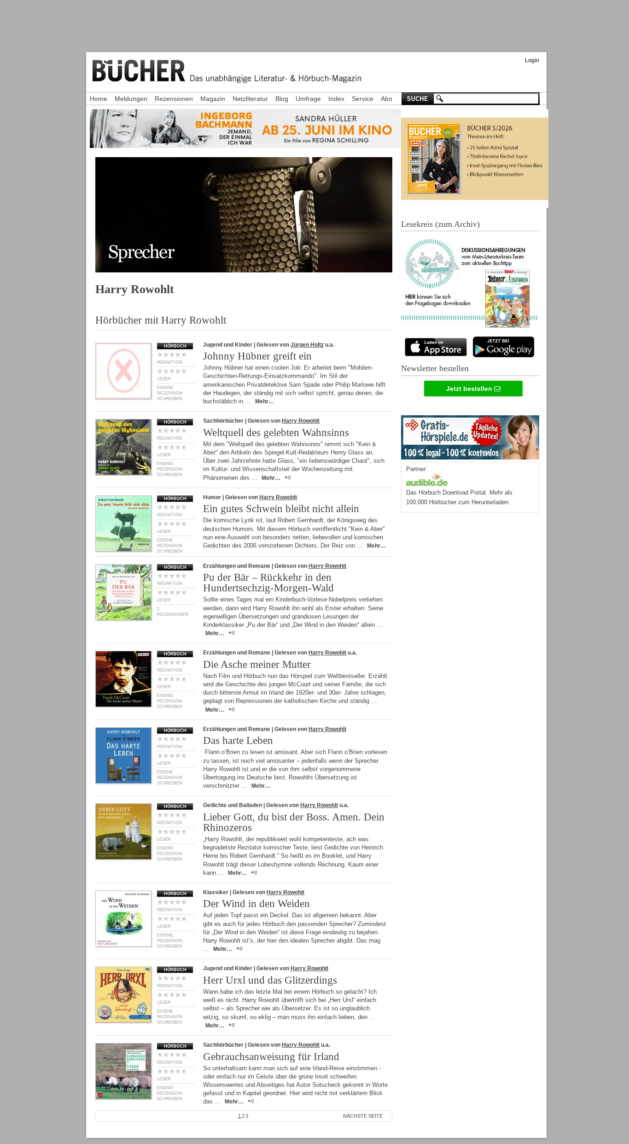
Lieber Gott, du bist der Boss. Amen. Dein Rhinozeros (293, 822)
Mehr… (264, 401)
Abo (386, 98)
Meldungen (131, 98)
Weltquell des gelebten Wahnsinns (276, 432)
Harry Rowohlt (301, 421)
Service (362, 98)
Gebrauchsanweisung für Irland (271, 1056)
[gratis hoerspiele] (470, 435)
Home (98, 98)
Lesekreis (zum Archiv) (440, 224)
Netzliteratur (250, 98)
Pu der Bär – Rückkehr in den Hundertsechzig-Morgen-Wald (268, 583)
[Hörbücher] (427, 479)
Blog (281, 98)
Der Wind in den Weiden (256, 903)
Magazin (212, 98)
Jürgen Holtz (307, 345)
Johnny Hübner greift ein (257, 356)
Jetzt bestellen (470, 388)
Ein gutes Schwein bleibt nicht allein (281, 508)
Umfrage (308, 98)
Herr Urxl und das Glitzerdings (270, 980)
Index (336, 98)
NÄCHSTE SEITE (363, 1116)
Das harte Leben (238, 740)
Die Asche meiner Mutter (257, 664)
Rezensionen (174, 98)
